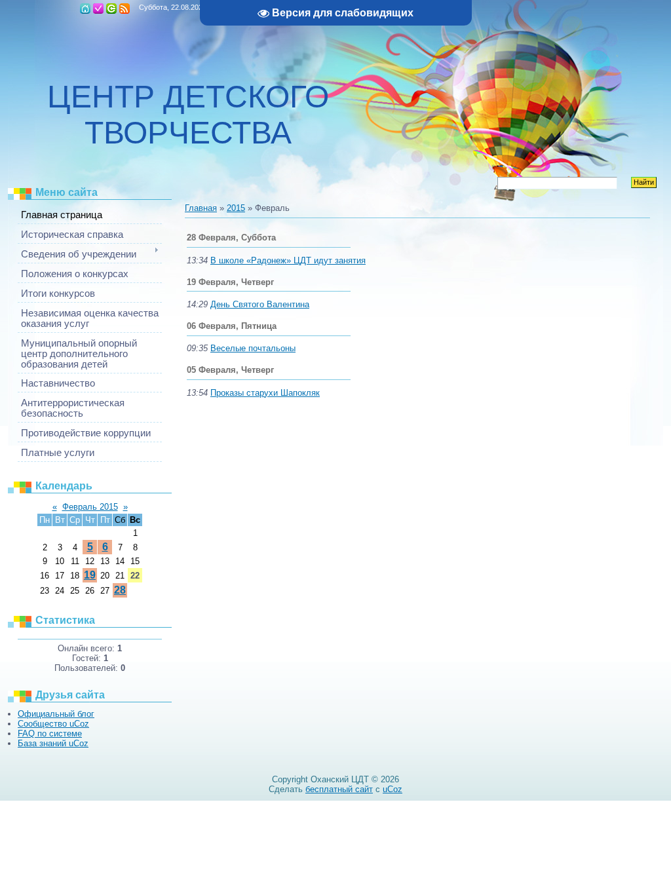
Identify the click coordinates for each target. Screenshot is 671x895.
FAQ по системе (50, 733)
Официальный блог (56, 714)
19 (90, 575)
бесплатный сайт (339, 789)
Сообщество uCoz (53, 724)
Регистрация (98, 8)
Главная (85, 8)
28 (120, 590)
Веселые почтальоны (253, 348)
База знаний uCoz (53, 743)
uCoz (392, 789)
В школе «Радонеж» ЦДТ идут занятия (288, 260)
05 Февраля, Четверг (230, 370)
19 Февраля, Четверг (230, 282)
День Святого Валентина (259, 304)
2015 (236, 208)
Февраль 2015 (90, 507)
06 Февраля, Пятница (232, 326)
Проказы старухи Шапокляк (265, 393)
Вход (111, 8)
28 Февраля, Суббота (231, 237)
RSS (124, 8)
